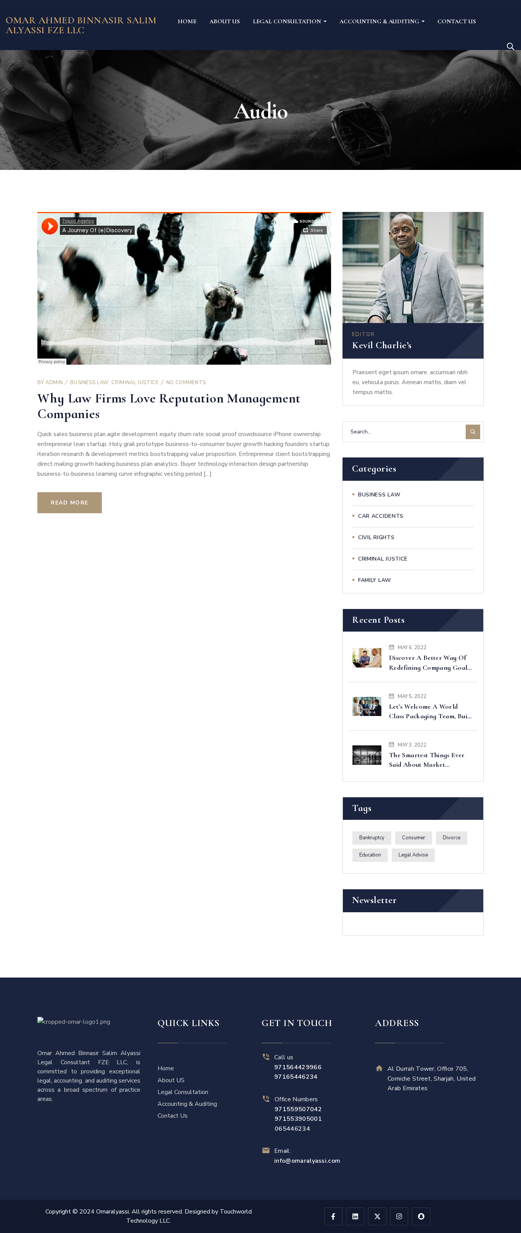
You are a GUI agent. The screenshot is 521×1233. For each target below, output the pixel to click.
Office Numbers (298, 1109)
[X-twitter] (377, 1216)
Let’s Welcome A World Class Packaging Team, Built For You (430, 711)
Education (370, 855)
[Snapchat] (421, 1216)
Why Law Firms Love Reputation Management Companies (169, 406)
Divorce (451, 837)
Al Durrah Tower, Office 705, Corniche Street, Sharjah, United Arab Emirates (432, 1078)
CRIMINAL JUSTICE (134, 382)
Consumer (413, 837)
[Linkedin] (355, 1216)
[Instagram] (399, 1216)
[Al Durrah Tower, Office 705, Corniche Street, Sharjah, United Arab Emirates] (379, 1068)
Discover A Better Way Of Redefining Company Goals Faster (429, 662)
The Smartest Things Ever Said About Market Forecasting (427, 760)
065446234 (292, 1129)
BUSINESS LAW (89, 382)
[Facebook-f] (333, 1216)
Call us (298, 1067)
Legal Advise (413, 855)
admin (54, 382)
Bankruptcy (371, 837)
